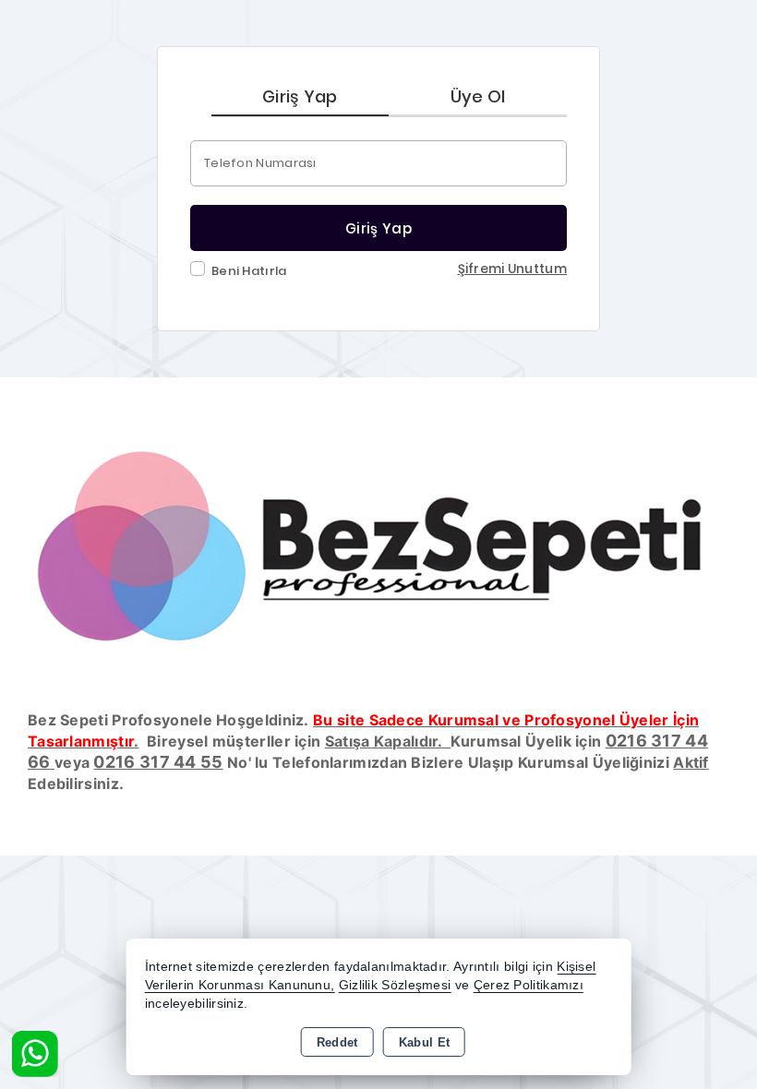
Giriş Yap (300, 96)
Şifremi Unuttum (513, 269)
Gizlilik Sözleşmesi (395, 985)
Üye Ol (478, 96)
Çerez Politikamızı (528, 985)
